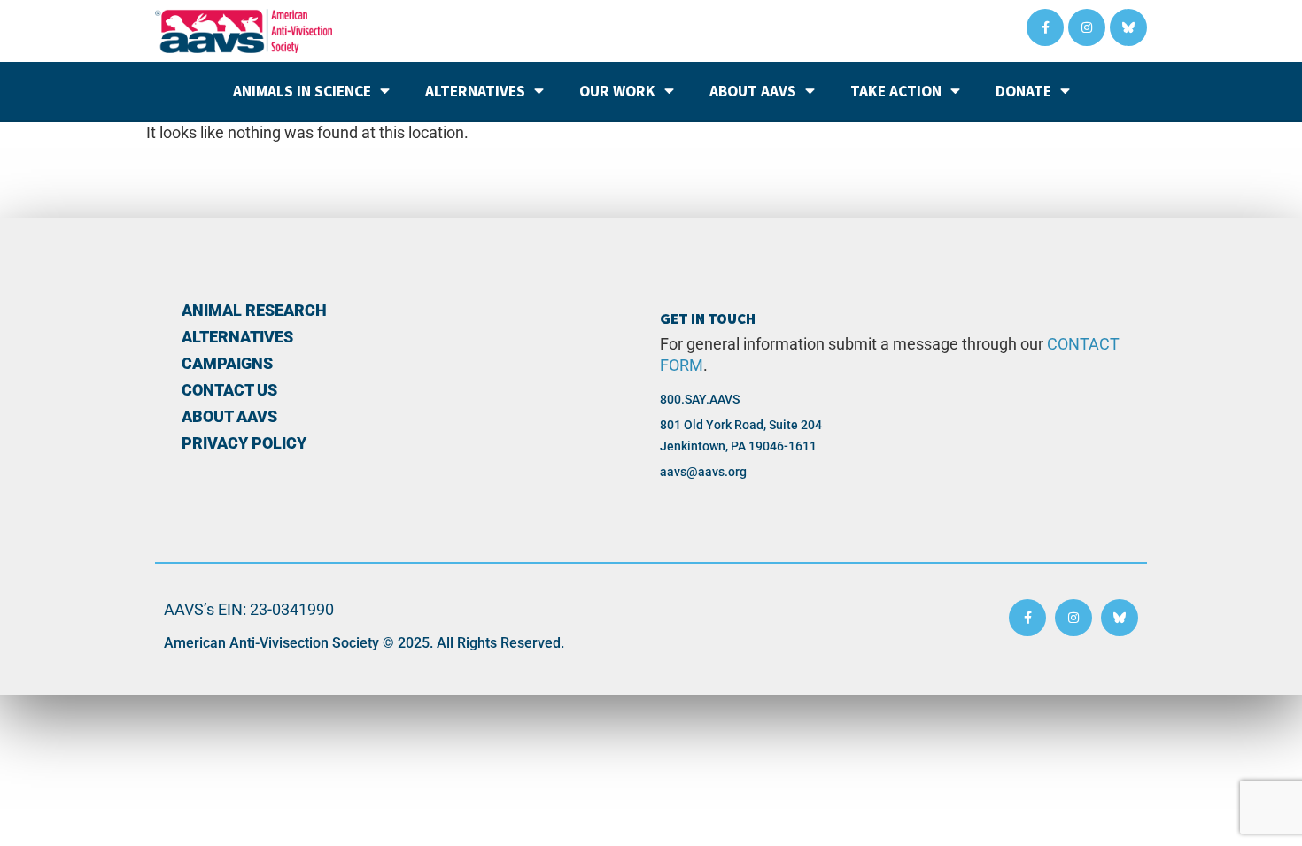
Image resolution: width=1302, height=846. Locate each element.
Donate (1023, 91)
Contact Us (229, 390)
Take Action (896, 91)
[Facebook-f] (1045, 27)
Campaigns (227, 364)
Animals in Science (302, 91)
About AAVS (752, 91)
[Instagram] (1086, 27)
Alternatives (475, 91)
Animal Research (254, 310)
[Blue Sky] (1128, 27)
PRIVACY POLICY (244, 443)
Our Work (617, 91)
